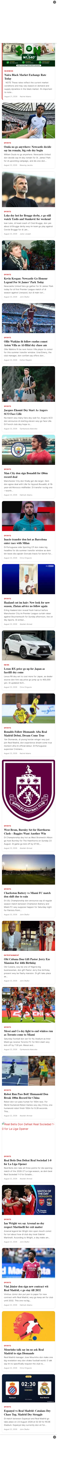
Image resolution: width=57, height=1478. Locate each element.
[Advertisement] (28, 21)
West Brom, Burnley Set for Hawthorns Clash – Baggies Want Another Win (27, 831)
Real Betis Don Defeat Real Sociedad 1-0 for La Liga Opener (27, 1162)
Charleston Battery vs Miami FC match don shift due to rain (27, 895)
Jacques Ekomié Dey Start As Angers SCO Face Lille (26, 412)
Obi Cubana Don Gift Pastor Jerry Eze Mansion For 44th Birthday (27, 961)
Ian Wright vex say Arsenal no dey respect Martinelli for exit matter (24, 1225)
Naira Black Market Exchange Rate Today (25, 77)
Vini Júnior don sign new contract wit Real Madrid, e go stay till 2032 (26, 1288)
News (6, 665)
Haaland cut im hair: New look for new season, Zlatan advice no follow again (27, 604)
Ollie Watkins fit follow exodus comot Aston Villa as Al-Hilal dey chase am (25, 343)
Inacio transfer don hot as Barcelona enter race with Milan (25, 541)
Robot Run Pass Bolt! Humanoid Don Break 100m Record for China (26, 1096)
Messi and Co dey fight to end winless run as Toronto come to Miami (28, 1033)
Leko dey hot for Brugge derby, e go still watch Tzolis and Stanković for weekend (27, 217)
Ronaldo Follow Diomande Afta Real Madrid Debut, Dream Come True (25, 733)
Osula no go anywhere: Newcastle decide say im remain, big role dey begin (27, 148)
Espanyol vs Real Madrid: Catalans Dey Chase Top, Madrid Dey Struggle (27, 1412)
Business (8, 71)
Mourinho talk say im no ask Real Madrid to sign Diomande (24, 1351)
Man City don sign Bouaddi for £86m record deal (26, 475)
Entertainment (11, 955)
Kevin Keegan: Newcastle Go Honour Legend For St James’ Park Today (26, 280)
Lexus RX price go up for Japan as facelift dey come (24, 670)
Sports (7, 143)
